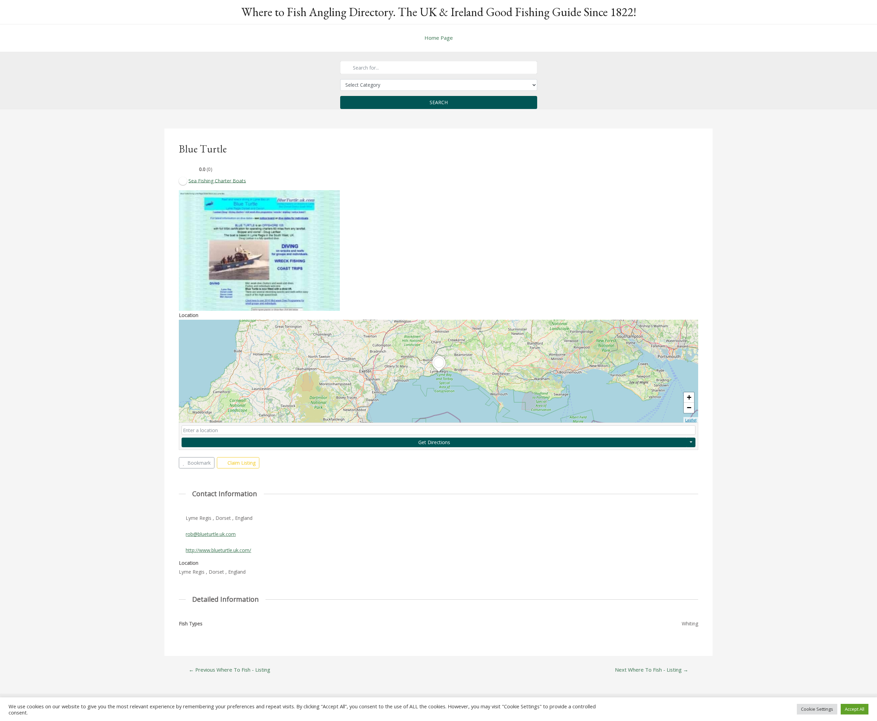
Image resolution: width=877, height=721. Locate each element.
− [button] (689, 407)
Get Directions (434, 442)
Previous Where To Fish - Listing (229, 669)
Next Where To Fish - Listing (651, 669)
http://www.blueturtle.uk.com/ (218, 550)
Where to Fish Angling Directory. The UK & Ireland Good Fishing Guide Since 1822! (438, 12)
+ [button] (689, 397)
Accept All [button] (854, 709)
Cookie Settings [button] (817, 709)
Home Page (438, 37)
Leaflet (690, 420)
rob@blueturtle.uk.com (211, 534)
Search (439, 102)
